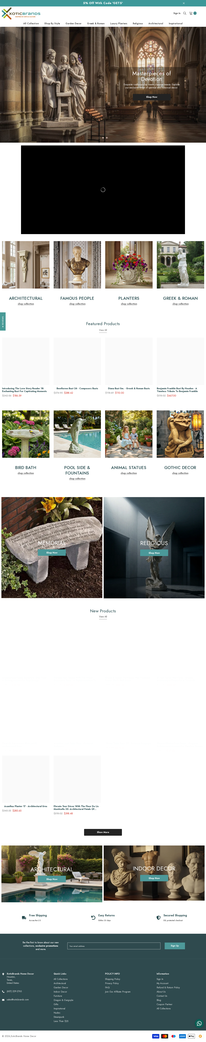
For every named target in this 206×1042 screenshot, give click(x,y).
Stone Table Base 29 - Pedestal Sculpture (128, 743)
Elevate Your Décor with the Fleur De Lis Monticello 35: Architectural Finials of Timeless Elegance (76, 808)
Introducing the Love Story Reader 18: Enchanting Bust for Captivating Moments (24, 390)
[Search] (185, 13)
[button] (13, 82)
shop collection (26, 303)
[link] (25, 265)
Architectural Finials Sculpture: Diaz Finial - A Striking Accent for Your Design (25, 679)
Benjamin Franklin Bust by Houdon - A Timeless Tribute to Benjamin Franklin (177, 390)
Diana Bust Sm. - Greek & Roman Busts (129, 388)
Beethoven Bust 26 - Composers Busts (77, 388)
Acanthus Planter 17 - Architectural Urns (25, 806)
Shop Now (151, 94)
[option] (103, 85)
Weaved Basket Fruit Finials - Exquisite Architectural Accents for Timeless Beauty (179, 745)
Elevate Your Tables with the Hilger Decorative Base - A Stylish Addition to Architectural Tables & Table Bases (75, 679)
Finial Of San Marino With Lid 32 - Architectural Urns (20, 745)
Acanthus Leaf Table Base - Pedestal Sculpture (73, 745)
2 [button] (103, 138)
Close (184, 3)
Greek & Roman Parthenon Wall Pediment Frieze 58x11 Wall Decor (127, 679)
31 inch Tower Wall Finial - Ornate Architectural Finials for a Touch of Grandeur (176, 679)
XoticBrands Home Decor (23, 1036)
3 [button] (107, 138)
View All (103, 330)
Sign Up (175, 945)
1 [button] (99, 138)
